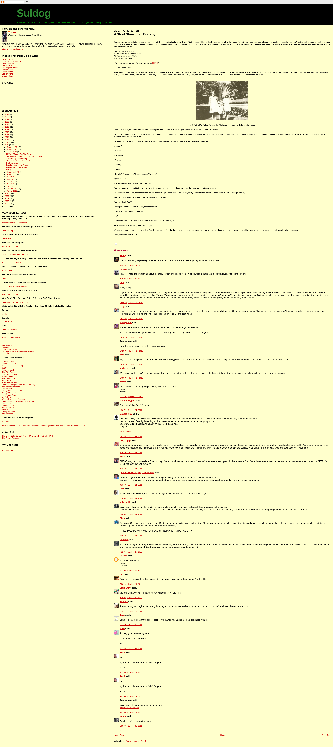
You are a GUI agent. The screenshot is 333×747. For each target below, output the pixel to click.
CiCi (122, 574)
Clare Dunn (125, 588)
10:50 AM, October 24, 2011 (131, 378)
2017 (7, 130)
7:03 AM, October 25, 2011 (131, 584)
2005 (7, 206)
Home (222, 735)
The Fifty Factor (8, 372)
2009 (7, 196)
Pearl (122, 652)
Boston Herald (8, 59)
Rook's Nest (7, 322)
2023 (7, 114)
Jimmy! (5, 409)
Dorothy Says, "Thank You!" (16, 167)
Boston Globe (8, 63)
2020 (7, 122)
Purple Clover (8, 66)
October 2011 (12, 152)
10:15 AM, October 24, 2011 (131, 337)
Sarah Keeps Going (10, 370)
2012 (7, 142)
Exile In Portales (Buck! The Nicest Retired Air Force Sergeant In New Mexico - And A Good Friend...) (43, 426)
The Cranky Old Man (10, 294)
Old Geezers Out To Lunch (13, 364)
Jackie (123, 382)
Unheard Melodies (9, 330)
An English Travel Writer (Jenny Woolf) (18, 352)
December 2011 (13, 147)
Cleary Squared (8, 411)
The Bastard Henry (10, 378)
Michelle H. (125, 368)
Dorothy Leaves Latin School (17, 165)
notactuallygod (127, 400)
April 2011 (11, 184)
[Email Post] (115, 244)
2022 (7, 117)
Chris (122, 518)
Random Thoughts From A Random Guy (18, 384)
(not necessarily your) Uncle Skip (137, 472)
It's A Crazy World (9, 395)
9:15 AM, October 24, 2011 (131, 279)
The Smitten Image (10, 246)
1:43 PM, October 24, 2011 (131, 437)
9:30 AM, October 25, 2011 (131, 598)
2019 (7, 124)
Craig (122, 282)
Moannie (5, 421)
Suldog (34, 13)
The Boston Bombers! (11, 438)
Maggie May (126, 414)
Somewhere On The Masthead (14, 222)
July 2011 (10, 177)
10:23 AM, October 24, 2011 (131, 351)
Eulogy (8, 170)
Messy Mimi (7, 270)
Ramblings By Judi (9, 382)
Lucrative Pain (8, 362)
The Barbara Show (9, 407)
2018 (7, 127)
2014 (7, 137)
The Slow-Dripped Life (11, 387)
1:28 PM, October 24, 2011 (131, 410)
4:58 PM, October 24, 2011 (131, 515)
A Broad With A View (10, 350)
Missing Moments (9, 376)
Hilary (123, 255)
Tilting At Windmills (9, 393)
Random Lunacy (8, 405)
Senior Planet (7, 76)
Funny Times (7, 72)
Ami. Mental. (7, 389)
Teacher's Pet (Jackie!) (11, 262)
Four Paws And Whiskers (12, 337)
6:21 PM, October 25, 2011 (131, 649)
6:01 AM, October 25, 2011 (131, 571)
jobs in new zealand (129, 707)
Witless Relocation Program (13, 399)
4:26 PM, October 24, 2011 (131, 498)
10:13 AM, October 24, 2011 (131, 319)
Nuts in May (125, 431)
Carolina (124, 539)
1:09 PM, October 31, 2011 (131, 726)
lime (122, 355)
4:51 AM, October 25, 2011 (131, 552)
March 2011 (11, 186)
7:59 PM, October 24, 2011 (131, 536)
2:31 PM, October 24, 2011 (131, 469)
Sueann (123, 555)
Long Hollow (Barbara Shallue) (14, 286)
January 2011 (12, 191)
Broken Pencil (8, 74)
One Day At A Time (9, 374)
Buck (122, 456)
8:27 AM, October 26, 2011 (131, 673)
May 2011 (11, 182)
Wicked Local (7, 70)
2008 (7, 199)
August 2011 (12, 174)
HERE (155, 63)
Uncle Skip (6, 238)
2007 (7, 201)
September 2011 (13, 172)
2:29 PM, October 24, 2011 (131, 453)
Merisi (4, 314)
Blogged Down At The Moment (14, 391)
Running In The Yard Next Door (15, 302)
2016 (7, 132)
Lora (122, 488)
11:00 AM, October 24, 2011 (131, 397)
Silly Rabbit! (7, 403)
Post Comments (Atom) (136, 741)
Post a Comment (121, 731)
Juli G (4, 368)
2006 (7, 204)
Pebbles (5, 347)
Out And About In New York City (15, 254)
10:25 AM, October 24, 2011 (131, 364)
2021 (7, 119)
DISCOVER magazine (11, 61)
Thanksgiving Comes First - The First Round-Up (24, 156)
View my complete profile (12, 49)
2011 (7, 145)
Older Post (326, 735)
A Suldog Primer (9, 450)
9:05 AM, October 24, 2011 (131, 265)
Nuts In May (7, 345)
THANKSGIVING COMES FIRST (18, 161)
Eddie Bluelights (8, 354)
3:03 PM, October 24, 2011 (131, 485)
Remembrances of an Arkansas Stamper (18, 401)
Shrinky (124, 601)
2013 (7, 140)
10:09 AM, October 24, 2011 (131, 303)
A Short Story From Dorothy (134, 34)
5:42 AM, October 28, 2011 (131, 713)
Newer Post (119, 735)
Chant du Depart (9, 231)
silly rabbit (125, 502)
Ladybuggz (125, 440)
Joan (122, 615)
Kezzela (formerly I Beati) (12, 366)
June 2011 (11, 179)
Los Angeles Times (10, 68)
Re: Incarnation (12, 163)
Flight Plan (6, 380)
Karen (123, 716)
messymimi (126, 322)
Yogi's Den (6, 397)
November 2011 (13, 149)
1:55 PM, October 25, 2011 (131, 611)
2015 (7, 135)
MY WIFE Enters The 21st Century (19, 154)
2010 (7, 194)
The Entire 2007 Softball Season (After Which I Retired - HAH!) (27, 436)
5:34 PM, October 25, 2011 (131, 625)
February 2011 (12, 189)
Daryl (122, 306)
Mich (122, 628)
